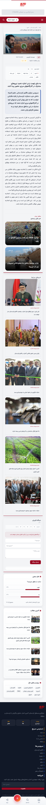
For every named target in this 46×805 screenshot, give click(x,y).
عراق (41, 762)
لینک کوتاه (25, 73)
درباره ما (40, 736)
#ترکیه (19, 688)
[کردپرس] (23, 5)
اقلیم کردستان (33, 28)
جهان (41, 759)
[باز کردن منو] (42, 20)
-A (32, 69)
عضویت (23, 789)
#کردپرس (38, 688)
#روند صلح (37, 695)
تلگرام (37, 77)
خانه (40, 28)
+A (28, 69)
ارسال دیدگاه (35, 562)
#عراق (30, 695)
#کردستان (12, 688)
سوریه (41, 756)
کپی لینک (12, 73)
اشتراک (18, 73)
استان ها (40, 768)
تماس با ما (39, 739)
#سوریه (38, 691)
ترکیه (41, 753)
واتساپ (31, 77)
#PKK (18, 691)
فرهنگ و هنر (39, 771)
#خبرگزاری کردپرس (28, 688)
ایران (41, 765)
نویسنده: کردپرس (31, 57)
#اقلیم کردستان (10, 691)
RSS (41, 742)
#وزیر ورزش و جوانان (28, 691)
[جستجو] (4, 20)
